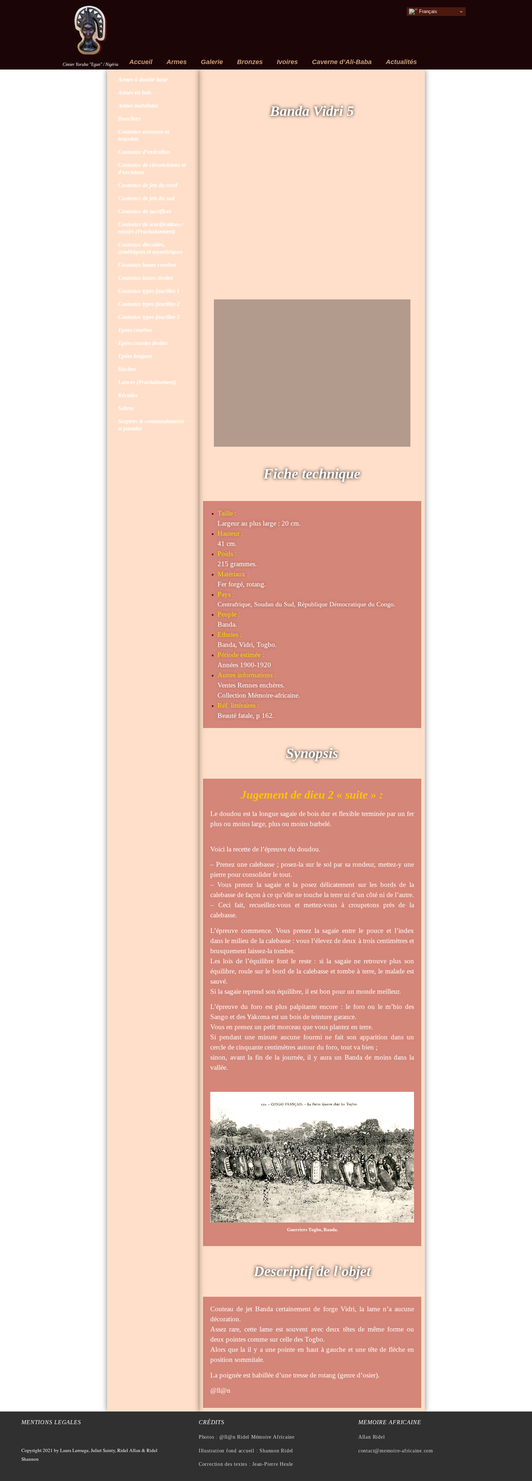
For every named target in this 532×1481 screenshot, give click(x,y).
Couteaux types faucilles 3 (149, 317)
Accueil (140, 62)
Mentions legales (51, 1422)
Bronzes (250, 62)
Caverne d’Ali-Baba (342, 62)
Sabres (126, 408)
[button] (221, 218)
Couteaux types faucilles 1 (149, 291)
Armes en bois (134, 92)
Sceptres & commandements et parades (151, 425)
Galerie (212, 62)
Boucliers (129, 118)
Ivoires (287, 62)
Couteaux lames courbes (147, 265)
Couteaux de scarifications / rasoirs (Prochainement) (150, 228)
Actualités (401, 62)
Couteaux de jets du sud (146, 198)
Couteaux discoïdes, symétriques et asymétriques (150, 248)
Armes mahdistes (138, 105)
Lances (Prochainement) (147, 382)
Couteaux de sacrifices (144, 211)
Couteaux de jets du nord (147, 185)
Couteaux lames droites (145, 278)
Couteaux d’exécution (144, 152)
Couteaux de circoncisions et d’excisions (152, 168)
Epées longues (135, 356)
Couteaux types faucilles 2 (149, 304)
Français (427, 11)
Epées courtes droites (143, 343)
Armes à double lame (143, 79)
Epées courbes (135, 330)
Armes (176, 62)
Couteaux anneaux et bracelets (143, 135)
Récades (128, 395)
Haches (127, 369)
